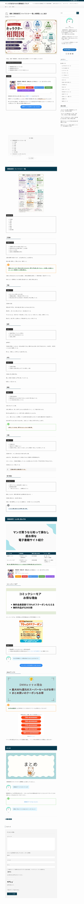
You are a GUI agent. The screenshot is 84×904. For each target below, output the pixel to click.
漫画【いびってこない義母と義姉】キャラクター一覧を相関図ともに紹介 (69, 125)
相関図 (10, 819)
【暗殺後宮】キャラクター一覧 (19, 140)
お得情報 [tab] (8, 76)
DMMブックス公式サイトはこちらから (31, 106)
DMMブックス (29, 96)
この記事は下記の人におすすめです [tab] (14, 62)
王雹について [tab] (9, 440)
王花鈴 (15, 142)
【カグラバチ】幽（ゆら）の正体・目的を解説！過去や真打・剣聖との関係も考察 (69, 118)
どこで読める (65, 75)
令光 (15, 147)
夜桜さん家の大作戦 (66, 82)
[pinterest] (73, 0)
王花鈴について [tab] (10, 242)
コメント (9, 836)
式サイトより (32, 736)
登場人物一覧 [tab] (9, 215)
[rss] (76, 0)
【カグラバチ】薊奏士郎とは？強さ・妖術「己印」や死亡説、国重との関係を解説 (69, 114)
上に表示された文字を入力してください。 (15, 874)
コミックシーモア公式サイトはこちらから (31, 665)
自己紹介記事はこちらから (69, 49)
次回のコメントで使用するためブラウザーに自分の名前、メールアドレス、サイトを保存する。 (26, 869)
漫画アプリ (65, 94)
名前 (8, 855)
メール (9, 860)
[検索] (78, 0)
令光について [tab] (9, 362)
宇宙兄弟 (64, 84)
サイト (8, 864)
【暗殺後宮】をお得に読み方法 (19, 154)
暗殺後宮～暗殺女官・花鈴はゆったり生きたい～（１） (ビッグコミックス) (34, 81)
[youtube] (75, 0)
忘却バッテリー (65, 89)
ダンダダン (65, 72)
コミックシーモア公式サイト (34, 651)
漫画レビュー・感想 (66, 96)
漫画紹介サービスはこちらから (31, 801)
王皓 (15, 143)
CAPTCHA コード (10, 884)
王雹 (15, 150)
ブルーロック (65, 77)
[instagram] (72, 0)
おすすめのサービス (66, 65)
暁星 (15, 145)
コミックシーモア (17, 155)
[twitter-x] (70, 0)
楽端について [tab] (9, 392)
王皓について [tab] (9, 290)
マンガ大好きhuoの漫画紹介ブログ (17, 3)
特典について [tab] (9, 645)
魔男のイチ (65, 101)
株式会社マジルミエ (66, 91)
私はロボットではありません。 (14, 889)
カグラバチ (65, 70)
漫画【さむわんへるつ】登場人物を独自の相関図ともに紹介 (69, 122)
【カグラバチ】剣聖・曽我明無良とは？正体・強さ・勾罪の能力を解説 (69, 110)
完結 (64, 87)
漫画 (7, 819)
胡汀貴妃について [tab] (10, 481)
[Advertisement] (31, 122)
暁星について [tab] (9, 329)
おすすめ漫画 (65, 68)
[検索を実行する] (77, 13)
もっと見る (31, 158)
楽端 (15, 148)
